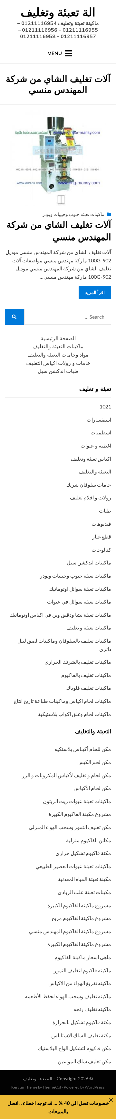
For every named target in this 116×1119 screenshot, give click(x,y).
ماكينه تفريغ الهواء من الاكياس (79, 983)
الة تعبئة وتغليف (58, 12)
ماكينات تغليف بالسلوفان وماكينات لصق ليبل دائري (64, 645)
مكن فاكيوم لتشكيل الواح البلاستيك (74, 1048)
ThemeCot (52, 1087)
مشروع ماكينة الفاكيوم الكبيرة (79, 944)
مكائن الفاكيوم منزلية (88, 840)
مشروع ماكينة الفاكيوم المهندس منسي (70, 931)
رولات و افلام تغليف (90, 497)
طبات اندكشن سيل (58, 371)
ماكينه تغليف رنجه (92, 1009)
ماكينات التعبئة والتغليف (58, 346)
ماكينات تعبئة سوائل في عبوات (79, 601)
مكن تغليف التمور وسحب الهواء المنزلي (70, 827)
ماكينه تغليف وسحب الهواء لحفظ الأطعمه (68, 996)
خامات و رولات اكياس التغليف (58, 363)
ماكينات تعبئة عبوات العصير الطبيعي (73, 866)
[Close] (111, 1100)
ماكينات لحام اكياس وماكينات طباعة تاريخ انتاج (62, 701)
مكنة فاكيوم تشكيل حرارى (83, 853)
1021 (105, 406)
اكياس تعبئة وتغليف (91, 459)
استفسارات (99, 419)
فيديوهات (101, 524)
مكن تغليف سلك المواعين (84, 1061)
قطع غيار (101, 536)
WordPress (95, 1087)
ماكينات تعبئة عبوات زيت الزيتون (77, 801)
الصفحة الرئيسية (58, 338)
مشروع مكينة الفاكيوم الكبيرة (80, 814)
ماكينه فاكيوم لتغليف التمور (82, 970)
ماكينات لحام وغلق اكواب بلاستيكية (74, 714)
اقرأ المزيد (95, 292)
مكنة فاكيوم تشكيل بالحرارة (82, 1022)
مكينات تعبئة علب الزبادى (84, 892)
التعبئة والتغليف (95, 471)
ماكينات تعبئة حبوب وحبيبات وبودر (73, 214)
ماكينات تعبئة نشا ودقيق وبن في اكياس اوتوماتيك (60, 615)
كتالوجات (101, 550)
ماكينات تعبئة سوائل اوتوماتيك (80, 589)
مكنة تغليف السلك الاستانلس (81, 1035)
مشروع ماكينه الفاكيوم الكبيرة (79, 905)
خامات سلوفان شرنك (88, 484)
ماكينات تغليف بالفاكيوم (86, 675)
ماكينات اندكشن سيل (89, 562)
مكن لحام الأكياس (92, 788)
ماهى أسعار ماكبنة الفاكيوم (82, 957)
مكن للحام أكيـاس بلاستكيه (82, 749)
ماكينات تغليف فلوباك (88, 688)
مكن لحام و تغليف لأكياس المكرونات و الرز (66, 775)
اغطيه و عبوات (96, 445)
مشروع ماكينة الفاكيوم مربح (81, 918)
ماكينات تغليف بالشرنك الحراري (77, 662)
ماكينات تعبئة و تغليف (88, 627)
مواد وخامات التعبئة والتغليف (58, 355)
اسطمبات (101, 432)
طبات (105, 510)
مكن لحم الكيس (94, 762)
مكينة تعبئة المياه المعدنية (84, 879)
